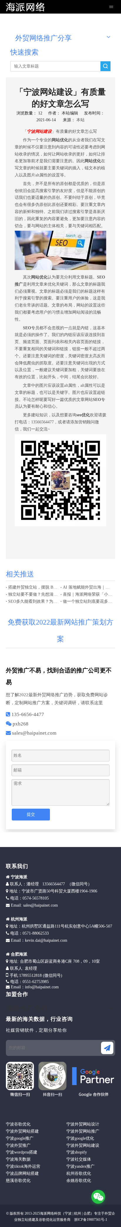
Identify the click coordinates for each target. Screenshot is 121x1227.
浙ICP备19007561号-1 (90, 1220)
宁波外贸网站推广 (82, 1131)
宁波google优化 (80, 1138)
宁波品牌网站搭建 (22, 1173)
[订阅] (107, 1048)
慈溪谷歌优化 (18, 1180)
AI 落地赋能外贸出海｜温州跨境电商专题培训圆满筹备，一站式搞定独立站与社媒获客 (88, 587)
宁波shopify (76, 1152)
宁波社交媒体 (78, 1159)
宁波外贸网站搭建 (22, 1131)
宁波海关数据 (18, 1159)
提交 (31, 814)
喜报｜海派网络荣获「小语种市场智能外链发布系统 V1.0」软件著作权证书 (88, 594)
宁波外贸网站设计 (82, 1124)
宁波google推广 (19, 1138)
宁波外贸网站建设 (82, 1145)
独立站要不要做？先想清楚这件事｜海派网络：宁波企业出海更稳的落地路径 (33, 594)
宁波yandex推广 (80, 1166)
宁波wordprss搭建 (21, 1152)
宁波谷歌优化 (18, 1124)
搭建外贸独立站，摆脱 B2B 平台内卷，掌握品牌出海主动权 (33, 587)
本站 (80, 120)
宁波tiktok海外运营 (23, 1166)
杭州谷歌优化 (78, 1173)
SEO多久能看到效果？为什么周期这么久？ (33, 601)
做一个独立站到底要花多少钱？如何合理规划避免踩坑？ (88, 601)
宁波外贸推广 (18, 1145)
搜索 (105, 66)
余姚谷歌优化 (78, 1180)
